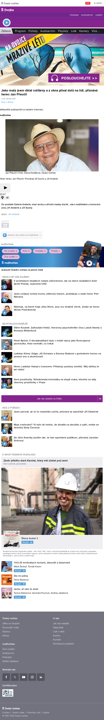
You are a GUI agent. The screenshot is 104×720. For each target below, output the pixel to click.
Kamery (99, 15)
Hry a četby (9, 251)
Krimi (25, 251)
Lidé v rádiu (59, 631)
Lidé (74, 31)
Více (96, 31)
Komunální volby (10, 627)
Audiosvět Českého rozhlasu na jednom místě (22, 270)
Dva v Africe (7, 102)
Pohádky (39, 251)
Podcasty (7, 657)
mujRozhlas (7, 244)
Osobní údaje (18, 713)
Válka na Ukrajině (10, 623)
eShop (5, 635)
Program (74, 15)
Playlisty (63, 31)
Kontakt (57, 639)
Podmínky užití (33, 713)
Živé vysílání (9, 256)
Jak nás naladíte (61, 623)
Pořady (33, 31)
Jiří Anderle (14, 214)
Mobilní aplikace (10, 661)
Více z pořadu (11, 408)
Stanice (6, 631)
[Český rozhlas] (10, 3)
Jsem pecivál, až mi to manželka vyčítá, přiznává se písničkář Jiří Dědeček (56, 411)
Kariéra (56, 635)
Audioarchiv (87, 15)
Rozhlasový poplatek (63, 643)
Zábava (6, 31)
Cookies (6, 713)
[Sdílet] (7, 198)
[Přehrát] (5, 188)
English (46, 713)
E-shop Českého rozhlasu (18, 454)
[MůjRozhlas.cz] (5, 115)
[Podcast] (2, 198)
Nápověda (58, 627)
